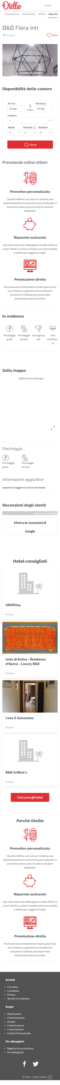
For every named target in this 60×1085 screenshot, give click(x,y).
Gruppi (11, 1021)
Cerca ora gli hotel (30, 797)
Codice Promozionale (19, 1033)
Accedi (47, 5)
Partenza (41, 103)
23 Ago (13, 108)
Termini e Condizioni (18, 998)
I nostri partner (15, 1029)
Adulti (11, 127)
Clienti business (16, 1017)
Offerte (42, 14)
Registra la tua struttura (20, 1048)
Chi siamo (12, 986)
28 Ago (41, 108)
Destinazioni (14, 1013)
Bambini (43, 127)
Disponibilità (28, 14)
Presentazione (12, 14)
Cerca (32, 144)
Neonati (28, 127)
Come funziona (15, 1025)
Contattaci (13, 990)
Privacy (11, 994)
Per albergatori (15, 1052)
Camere (12, 115)
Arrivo (11, 103)
